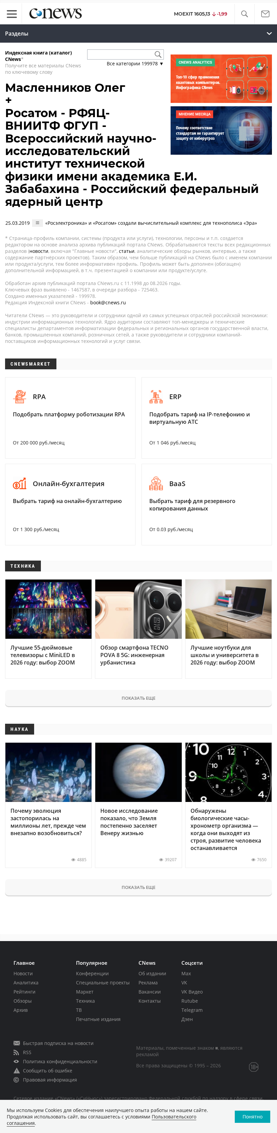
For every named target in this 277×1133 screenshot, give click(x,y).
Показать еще (138, 698)
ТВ (79, 1010)
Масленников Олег (65, 88)
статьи (126, 251)
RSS (27, 1052)
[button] (244, 14)
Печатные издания (98, 1019)
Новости (23, 973)
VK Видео (192, 991)
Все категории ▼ (135, 63)
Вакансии (149, 991)
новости (38, 251)
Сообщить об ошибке (47, 1070)
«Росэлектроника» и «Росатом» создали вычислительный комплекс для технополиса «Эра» (151, 223)
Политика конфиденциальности (60, 1061)
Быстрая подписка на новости (58, 1043)
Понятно (252, 1116)
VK (184, 982)
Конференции (92, 973)
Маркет (85, 991)
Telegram (192, 1010)
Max (186, 973)
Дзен (187, 1019)
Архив (21, 1010)
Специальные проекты (103, 982)
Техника (85, 1001)
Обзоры (23, 1001)
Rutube (189, 1001)
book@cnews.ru (108, 302)
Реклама (148, 982)
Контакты (149, 1001)
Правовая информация (50, 1079)
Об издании (152, 973)
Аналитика (26, 982)
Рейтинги (24, 991)
